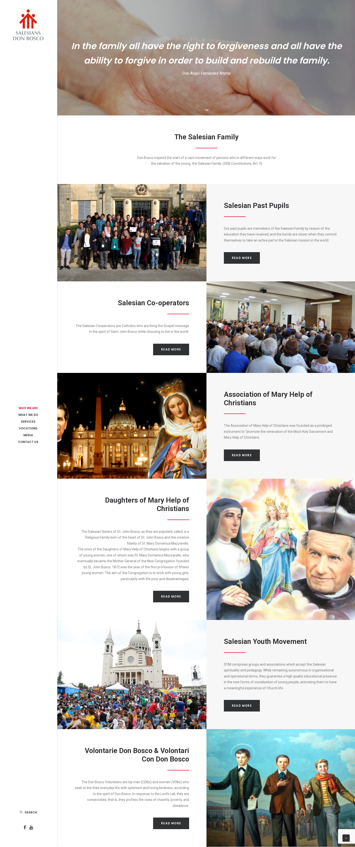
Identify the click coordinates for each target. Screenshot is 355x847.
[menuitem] (25, 828)
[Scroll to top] (346, 838)
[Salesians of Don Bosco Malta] (28, 25)
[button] (25, 828)
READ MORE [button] (242, 258)
